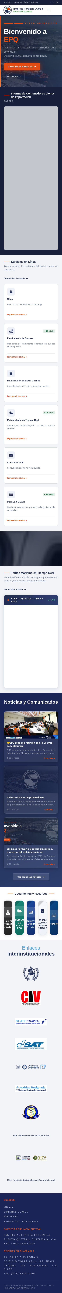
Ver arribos (13, 76)
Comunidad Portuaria (20, 66)
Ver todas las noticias (29, 876)
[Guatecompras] (31, 1021)
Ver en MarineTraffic (13, 589)
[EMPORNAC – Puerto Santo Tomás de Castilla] (31, 1067)
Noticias (11, 1216)
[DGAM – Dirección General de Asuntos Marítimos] (31, 1112)
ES (53, 2)
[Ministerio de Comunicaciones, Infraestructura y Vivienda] (31, 998)
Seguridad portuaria (21, 1221)
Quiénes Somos (16, 1211)
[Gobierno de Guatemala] (31, 973)
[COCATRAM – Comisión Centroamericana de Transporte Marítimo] (31, 1158)
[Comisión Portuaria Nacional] (31, 1089)
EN (57, 2)
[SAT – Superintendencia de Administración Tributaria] (31, 1044)
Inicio (9, 1206)
